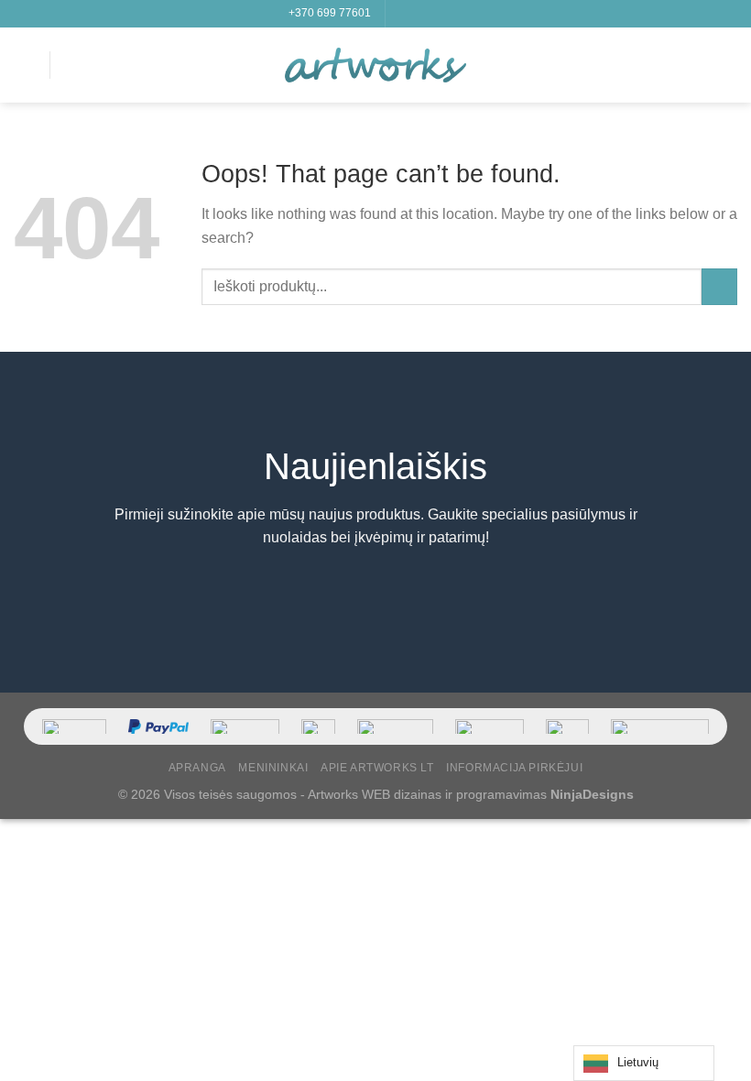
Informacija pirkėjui (514, 767)
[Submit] (719, 286)
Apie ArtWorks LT (377, 767)
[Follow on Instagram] (418, 13)
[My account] (697, 65)
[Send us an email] (453, 13)
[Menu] (25, 64)
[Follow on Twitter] (435, 13)
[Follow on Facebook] (401, 13)
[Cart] (728, 65)
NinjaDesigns (592, 794)
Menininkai (273, 767)
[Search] (70, 64)
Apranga (197, 767)
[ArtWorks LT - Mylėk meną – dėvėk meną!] (375, 65)
